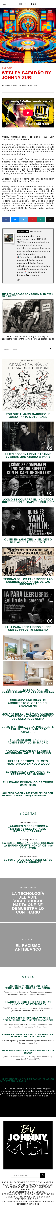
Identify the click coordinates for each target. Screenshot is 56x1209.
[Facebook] (6, 219)
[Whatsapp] (41, 219)
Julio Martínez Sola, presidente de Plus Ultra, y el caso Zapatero (28, 729)
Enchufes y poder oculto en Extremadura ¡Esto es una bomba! (28, 987)
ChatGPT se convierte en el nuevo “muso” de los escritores (28, 1003)
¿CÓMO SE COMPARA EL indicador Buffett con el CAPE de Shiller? (28, 501)
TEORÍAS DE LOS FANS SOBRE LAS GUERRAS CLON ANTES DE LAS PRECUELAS (28, 581)
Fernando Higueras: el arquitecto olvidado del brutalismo (28, 703)
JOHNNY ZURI (10, 85)
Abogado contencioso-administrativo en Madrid (28, 741)
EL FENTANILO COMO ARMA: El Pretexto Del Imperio (28, 773)
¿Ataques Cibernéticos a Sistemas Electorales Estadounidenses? (28, 828)
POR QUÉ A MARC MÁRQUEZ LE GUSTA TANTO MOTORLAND (28, 415)
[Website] (18, 279)
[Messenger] (15, 219)
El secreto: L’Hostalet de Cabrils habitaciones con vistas (28, 691)
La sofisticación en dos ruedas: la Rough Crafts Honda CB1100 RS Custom (28, 845)
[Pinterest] (32, 219)
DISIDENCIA (7, 68)
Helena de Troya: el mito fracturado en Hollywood (28, 762)
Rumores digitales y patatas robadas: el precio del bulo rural (28, 1035)
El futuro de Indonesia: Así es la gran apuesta (28, 861)
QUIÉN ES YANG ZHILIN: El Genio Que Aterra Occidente (28, 541)
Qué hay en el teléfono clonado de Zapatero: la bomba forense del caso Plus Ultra (28, 716)
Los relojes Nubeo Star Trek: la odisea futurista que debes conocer (28, 1019)
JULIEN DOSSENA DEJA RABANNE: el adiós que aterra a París (28, 455)
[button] (50, 349)
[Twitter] (23, 219)
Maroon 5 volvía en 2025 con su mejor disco (28, 1051)
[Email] (50, 219)
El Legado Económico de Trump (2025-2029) (28, 783)
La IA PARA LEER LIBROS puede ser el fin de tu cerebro (28, 628)
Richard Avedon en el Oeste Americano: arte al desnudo (28, 752)
